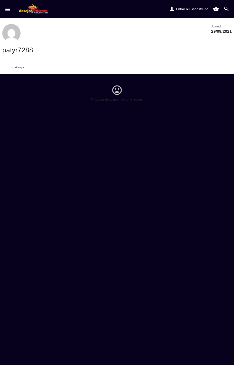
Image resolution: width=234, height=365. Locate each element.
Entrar (180, 9)
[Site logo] (34, 9)
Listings (17, 67)
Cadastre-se (199, 9)
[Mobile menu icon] (8, 9)
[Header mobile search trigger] (226, 9)
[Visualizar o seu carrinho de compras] (216, 9)
